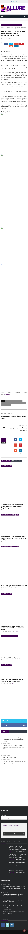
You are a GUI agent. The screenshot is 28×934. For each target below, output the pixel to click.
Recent (3, 842)
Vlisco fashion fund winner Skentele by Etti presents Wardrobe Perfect (14, 586)
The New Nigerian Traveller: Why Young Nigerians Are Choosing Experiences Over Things (17, 856)
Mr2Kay (14, 403)
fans (10, 403)
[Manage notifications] (24, 930)
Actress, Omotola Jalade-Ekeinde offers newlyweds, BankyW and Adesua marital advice (13, 627)
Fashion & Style (12, 546)
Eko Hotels (4, 403)
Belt (10, 636)
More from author (16, 460)
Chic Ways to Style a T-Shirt (16, 870)
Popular (9, 842)
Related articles (6, 460)
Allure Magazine (5, 25)
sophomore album (6, 405)
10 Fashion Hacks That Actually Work (17, 863)
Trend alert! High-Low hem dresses (11, 658)
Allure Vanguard (9, 400)
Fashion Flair (15, 636)
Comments (17, 842)
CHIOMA (12, 851)
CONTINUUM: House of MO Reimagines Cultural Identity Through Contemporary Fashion (12, 19)
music (17, 25)
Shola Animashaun (21, 403)
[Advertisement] (14, 705)
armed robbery (18, 400)
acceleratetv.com (8, 394)
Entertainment (11, 25)
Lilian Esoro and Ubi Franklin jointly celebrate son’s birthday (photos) (12, 680)
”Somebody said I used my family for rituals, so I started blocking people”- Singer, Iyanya (12, 506)
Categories (3, 815)
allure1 (15, 510)
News (20, 25)
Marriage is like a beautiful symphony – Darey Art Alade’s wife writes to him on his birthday (13, 538)
